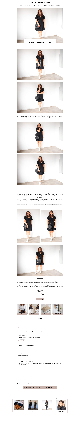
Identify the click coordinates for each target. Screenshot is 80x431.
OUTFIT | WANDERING (47, 410)
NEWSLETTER (58, 5)
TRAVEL (39, 5)
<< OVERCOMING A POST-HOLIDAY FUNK (32, 387)
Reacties (20, 327)
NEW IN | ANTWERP (19, 410)
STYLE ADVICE (45, 297)
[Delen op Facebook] (37, 299)
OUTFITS (38, 297)
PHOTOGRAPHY (51, 5)
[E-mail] (43, 299)
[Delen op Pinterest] (41, 299)
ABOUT (21, 5)
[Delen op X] (39, 299)
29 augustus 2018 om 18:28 (30, 361)
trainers (43, 294)
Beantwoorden (21, 325)
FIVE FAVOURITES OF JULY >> (50, 387)
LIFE (34, 5)
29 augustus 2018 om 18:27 (30, 345)
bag (41, 292)
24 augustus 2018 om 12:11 (24, 335)
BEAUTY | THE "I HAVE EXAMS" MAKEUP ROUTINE (61, 411)
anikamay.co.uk (22, 339)
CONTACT (26, 5)
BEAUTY (44, 5)
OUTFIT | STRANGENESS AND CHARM (33, 411)
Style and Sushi (40, 3)
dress (41, 291)
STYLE (30, 5)
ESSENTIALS (35, 297)
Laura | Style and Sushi (23, 345)
